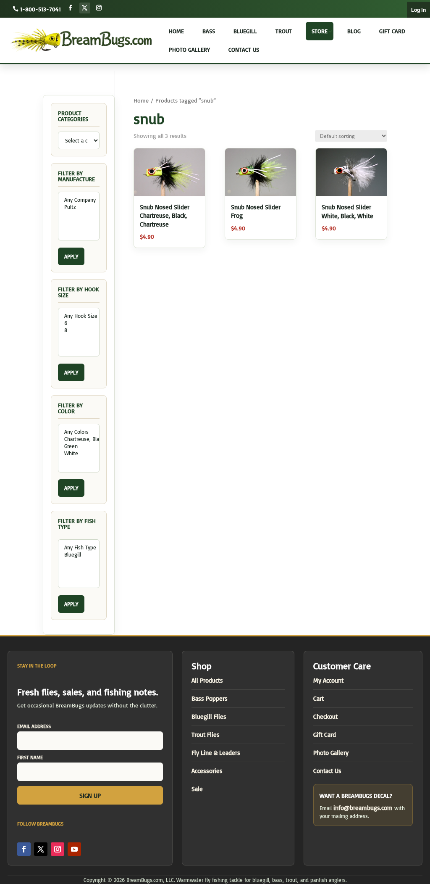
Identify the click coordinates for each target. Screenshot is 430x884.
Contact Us (243, 49)
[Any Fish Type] (78, 547)
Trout (283, 30)
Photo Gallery (189, 49)
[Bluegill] (78, 554)
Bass (208, 30)
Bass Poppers (209, 698)
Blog (354, 30)
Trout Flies (205, 735)
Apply (71, 256)
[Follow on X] (84, 8)
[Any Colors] (78, 431)
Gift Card (392, 30)
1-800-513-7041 (40, 9)
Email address (34, 726)
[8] (78, 330)
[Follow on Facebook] (70, 8)
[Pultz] (78, 207)
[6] (78, 323)
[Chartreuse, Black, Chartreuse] (78, 439)
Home (176, 30)
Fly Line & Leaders (215, 753)
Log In (418, 10)
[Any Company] (78, 199)
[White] (78, 453)
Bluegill (245, 30)
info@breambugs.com (363, 808)
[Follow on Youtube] (74, 849)
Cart (318, 698)
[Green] (78, 446)
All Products (207, 680)
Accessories (207, 771)
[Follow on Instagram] (99, 8)
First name (30, 757)
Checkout (325, 716)
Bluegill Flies (208, 716)
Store (320, 30)
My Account (328, 680)
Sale (197, 789)
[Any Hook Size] (78, 315)
